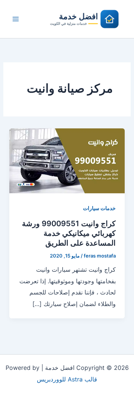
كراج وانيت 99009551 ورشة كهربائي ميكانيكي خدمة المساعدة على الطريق (69, 233)
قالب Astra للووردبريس (67, 379)
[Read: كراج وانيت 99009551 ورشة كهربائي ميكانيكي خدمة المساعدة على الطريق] (67, 160)
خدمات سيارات (99, 208)
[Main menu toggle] (15, 19)
